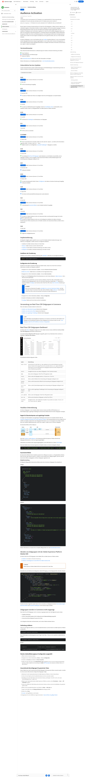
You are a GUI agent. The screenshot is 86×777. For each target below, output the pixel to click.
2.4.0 (71, 21)
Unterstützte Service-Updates (26, 72)
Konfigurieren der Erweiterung (76, 56)
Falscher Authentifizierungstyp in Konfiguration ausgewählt (76, 83)
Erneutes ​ (24, 693)
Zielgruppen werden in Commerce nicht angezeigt (76, 77)
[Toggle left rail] (16, 4)
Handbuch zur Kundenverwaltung (8, 17)
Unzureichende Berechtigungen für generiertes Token (77, 86)
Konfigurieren (24, 249)
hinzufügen (32, 282)
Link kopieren (79, 12)
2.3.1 (71, 24)
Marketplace (45, 255)
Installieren (24, 247)
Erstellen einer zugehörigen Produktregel (30, 312)
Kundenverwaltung (32, 7)
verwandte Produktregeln (34, 605)
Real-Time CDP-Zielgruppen (33, 156)
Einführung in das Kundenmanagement (8, 19)
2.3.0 (71, 26)
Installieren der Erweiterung (75, 54)
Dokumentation (23, 7)
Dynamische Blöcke (74, 70)
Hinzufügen (24, 300)
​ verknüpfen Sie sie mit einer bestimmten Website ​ (50, 288)
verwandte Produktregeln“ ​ (42, 144)
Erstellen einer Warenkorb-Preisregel (29, 309)
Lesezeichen (73, 12)
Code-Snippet (59, 442)
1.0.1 (71, 47)
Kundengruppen (4, 29)
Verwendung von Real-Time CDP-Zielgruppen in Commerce (75, 59)
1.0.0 (71, 49)
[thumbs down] (49, 775)
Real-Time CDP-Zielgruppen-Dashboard (76, 62)
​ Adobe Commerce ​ (58, 276)
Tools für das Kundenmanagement (8, 21)
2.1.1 (71, 31)
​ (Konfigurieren (42, 181)
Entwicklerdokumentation (55, 547)
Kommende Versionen (27, 58)
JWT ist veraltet (47, 662)
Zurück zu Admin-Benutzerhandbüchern (8, 33)
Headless (45, 39)
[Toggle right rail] (70, 4)
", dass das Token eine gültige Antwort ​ (50, 694)
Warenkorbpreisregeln (61, 603)
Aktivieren (24, 245)
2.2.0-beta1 (72, 33)
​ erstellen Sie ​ (55, 289)
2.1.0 (71, 35)
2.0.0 (71, 40)
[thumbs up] (46, 775)
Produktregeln (30, 119)
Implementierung (73, 52)
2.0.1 (71, 38)
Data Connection (55, 282)
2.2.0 (71, 28)
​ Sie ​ (57, 281)
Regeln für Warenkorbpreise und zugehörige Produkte (76, 68)
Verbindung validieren (74, 80)
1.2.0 (71, 42)
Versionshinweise (73, 17)
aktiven (28, 329)
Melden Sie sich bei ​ (26, 271)
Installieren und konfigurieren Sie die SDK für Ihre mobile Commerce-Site (36, 560)
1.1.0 (71, 45)
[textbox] (8, 11)
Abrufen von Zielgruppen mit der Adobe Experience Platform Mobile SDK (76, 73)
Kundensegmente (5, 31)
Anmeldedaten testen (49, 106)
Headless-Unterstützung (74, 64)
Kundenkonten (4, 24)
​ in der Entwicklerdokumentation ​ (48, 61)
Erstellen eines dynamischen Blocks (29, 311)
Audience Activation (5, 26)
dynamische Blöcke (32, 205)
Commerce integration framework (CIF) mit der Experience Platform (33, 419)
